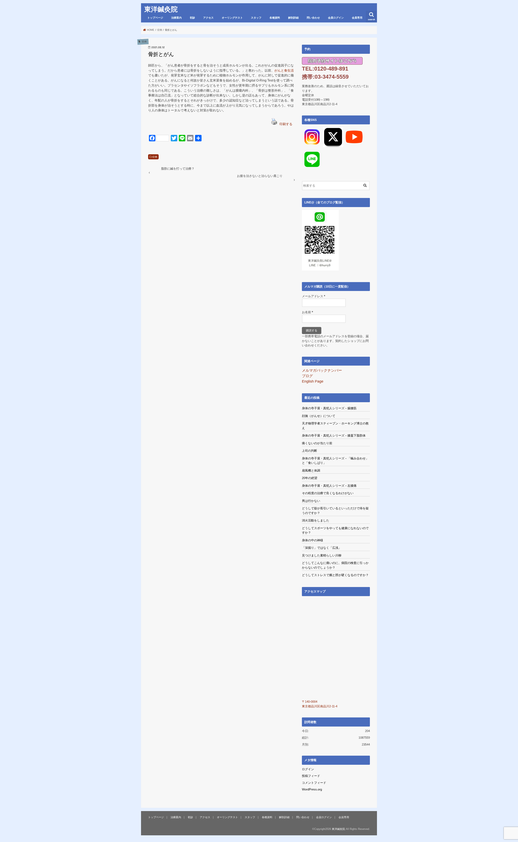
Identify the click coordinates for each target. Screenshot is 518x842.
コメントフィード (314, 782)
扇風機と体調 (311, 470)
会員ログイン (336, 17)
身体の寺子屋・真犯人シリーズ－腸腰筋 (329, 408)
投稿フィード (311, 775)
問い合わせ (313, 17)
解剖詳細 (293, 17)
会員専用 (357, 17)
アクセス (208, 17)
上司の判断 (309, 450)
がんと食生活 (284, 70)
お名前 (307, 312)
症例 (154, 156)
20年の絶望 (309, 478)
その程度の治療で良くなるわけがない (327, 493)
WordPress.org (312, 789)
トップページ (155, 17)
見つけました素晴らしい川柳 (321, 555)
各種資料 (275, 17)
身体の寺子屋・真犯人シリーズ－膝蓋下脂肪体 (334, 435)
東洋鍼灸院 (161, 9)
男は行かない (311, 500)
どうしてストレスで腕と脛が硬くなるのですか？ (335, 575)
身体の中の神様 (312, 540)
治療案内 (176, 17)
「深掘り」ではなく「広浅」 (321, 547)
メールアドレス (313, 296)
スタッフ (256, 17)
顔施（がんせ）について (318, 416)
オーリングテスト (232, 17)
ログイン (308, 769)
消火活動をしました (315, 520)
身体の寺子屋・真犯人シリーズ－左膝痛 (329, 485)
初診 (192, 17)
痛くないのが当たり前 (317, 443)
